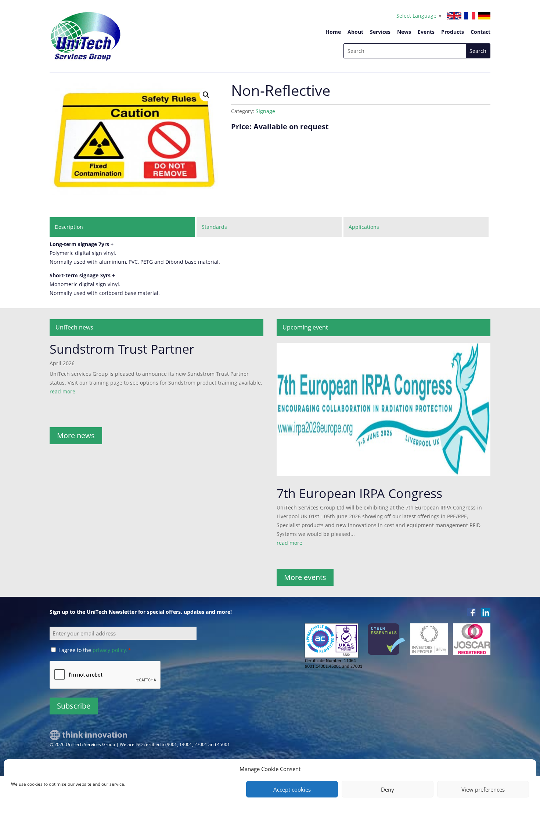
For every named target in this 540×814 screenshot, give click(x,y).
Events (426, 31)
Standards (214, 226)
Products (452, 31)
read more (62, 391)
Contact (480, 31)
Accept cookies (292, 789)
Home (333, 31)
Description (69, 226)
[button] (206, 94)
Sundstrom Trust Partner (122, 349)
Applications (364, 226)
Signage (265, 111)
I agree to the (94, 649)
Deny (387, 789)
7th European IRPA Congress (359, 493)
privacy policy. (110, 649)
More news (76, 435)
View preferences (483, 789)
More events (305, 577)
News (404, 31)
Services (380, 31)
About (355, 31)
